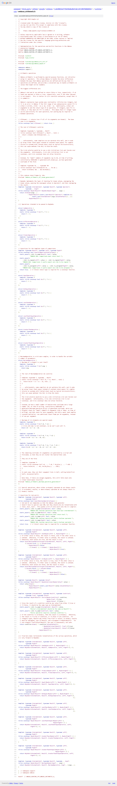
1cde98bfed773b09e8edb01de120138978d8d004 (72, 9)
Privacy (16, 783)
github (35, 9)
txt (109, 783)
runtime (98, 9)
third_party (26, 9)
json (113, 783)
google (42, 9)
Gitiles (11, 783)
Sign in (113, 3)
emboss (49, 9)
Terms (21, 783)
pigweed (17, 9)
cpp (15, 11)
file (51, 16)
